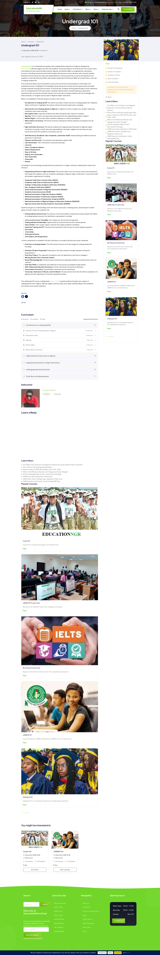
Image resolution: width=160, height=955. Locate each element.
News (67, 9)
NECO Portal (58, 915)
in (39, 50)
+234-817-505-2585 (129, 2)
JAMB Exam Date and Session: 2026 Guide (37, 477)
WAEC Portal (58, 907)
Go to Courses (25, 812)
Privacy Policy (87, 919)
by (22, 50)
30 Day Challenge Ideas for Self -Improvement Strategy (42, 474)
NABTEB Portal (59, 919)
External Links (107, 9)
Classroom (44, 50)
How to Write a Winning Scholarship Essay (37, 467)
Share (110, 97)
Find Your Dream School (91, 911)
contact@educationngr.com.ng (102, 2)
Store (96, 9)
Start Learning (65, 870)
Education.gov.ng (60, 903)
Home (60, 9)
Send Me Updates (32, 935)
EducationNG (25, 69)
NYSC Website (59, 923)
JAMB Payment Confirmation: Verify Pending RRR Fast (41, 481)
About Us (86, 903)
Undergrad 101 (83, 28)
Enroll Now (34, 870)
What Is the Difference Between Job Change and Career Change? (45, 472)
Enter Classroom (88, 923)
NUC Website (58, 927)
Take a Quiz (87, 927)
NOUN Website (59, 931)
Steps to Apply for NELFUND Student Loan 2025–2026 (42, 469)
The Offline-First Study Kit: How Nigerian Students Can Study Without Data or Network (52, 465)
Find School (77, 9)
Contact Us (86, 907)
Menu (87, 9)
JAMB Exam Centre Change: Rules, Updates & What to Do (42, 479)
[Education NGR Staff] (30, 398)
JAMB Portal (58, 911)
